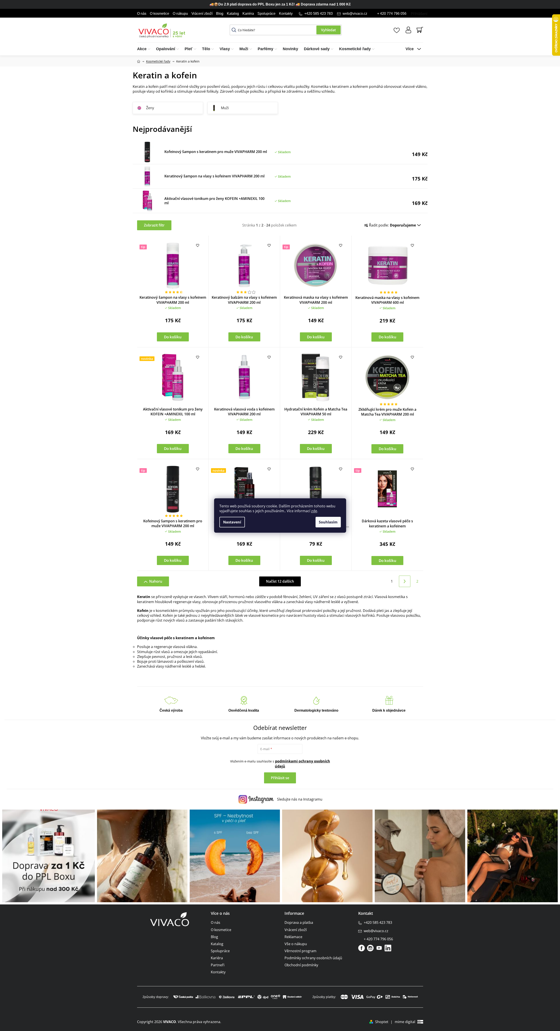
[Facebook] (361, 948)
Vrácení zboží (202, 13)
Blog (219, 13)
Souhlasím (328, 522)
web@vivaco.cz (355, 13)
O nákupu (180, 13)
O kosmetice (159, 13)
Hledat (328, 30)
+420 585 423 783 (318, 13)
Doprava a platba (299, 922)
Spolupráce (266, 13)
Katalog (233, 13)
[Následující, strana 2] (404, 581)
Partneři (217, 965)
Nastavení (232, 522)
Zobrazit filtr (154, 225)
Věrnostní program (300, 950)
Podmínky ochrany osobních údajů (313, 958)
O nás (141, 13)
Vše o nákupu (296, 943)
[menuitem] (145, 48)
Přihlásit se (280, 777)
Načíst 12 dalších (280, 581)
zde (314, 510)
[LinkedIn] (388, 948)
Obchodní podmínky (301, 965)
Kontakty (286, 13)
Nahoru (155, 581)
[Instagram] (370, 948)
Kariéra (248, 13)
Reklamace (293, 936)
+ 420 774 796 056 (391, 13)
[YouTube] (379, 948)
